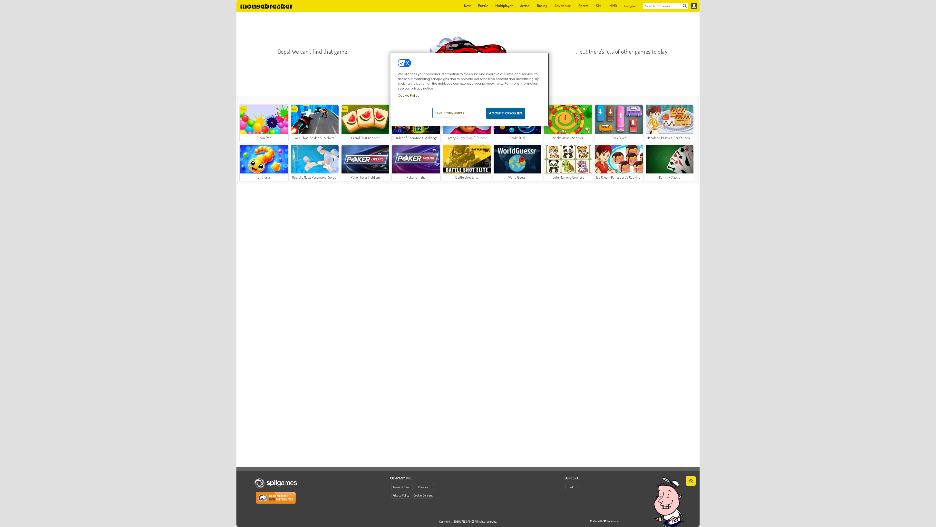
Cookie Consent (423, 495)
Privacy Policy (400, 495)
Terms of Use (401, 487)
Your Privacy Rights (449, 113)
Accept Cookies (506, 113)
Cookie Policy (408, 95)
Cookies (423, 487)
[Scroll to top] (691, 481)
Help (571, 487)
